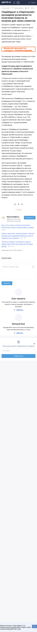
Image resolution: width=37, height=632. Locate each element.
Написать (19, 310)
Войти (33, 2)
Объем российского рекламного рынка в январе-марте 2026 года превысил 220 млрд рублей (17, 244)
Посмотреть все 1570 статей (11, 250)
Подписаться (30, 217)
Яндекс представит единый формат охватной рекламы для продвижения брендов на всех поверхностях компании (18, 235)
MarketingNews (13, 217)
